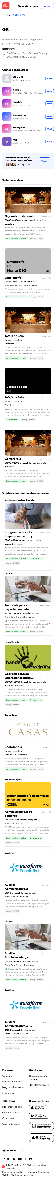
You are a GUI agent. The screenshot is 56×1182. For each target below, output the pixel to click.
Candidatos (8, 1093)
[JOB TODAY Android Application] (39, 1116)
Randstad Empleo (13, 779)
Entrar (47, 5)
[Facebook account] (14, 1159)
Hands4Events (12, 642)
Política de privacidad (12, 1172)
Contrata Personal (28, 5)
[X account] (25, 1159)
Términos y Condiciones (38, 1172)
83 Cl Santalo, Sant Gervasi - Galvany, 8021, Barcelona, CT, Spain (27, 55)
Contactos (8, 1118)
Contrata (7, 1075)
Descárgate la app (12, 1106)
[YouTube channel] (20, 1159)
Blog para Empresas (13, 1087)
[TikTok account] (3, 1159)
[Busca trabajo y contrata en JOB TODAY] (5, 5)
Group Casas (11, 715)
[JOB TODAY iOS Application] (37, 1108)
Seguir (44, 161)
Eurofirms (9, 853)
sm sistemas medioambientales (20, 500)
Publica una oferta (12, 1081)
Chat (49, 78)
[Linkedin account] (30, 1159)
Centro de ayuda (11, 1123)
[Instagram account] (8, 1159)
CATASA (9, 573)
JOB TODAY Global (39, 1085)
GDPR (5, 1175)
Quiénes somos (10, 1112)
